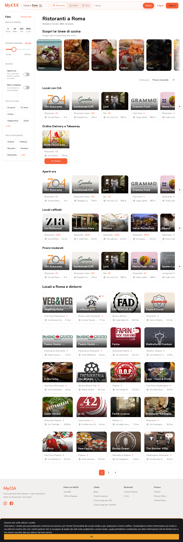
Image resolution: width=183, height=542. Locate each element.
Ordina (57, 161)
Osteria (10, 141)
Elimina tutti (26, 16)
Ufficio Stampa (70, 496)
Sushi (26, 120)
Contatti (67, 491)
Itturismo (11, 148)
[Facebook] (11, 503)
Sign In (172, 5)
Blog (96, 491)
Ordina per (144, 80)
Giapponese (12, 120)
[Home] (12, 6)
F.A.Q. (126, 496)
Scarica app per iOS (103, 500)
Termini (157, 491)
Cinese (10, 114)
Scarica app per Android (105, 504)
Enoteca (24, 148)
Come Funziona (101, 496)
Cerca (148, 5)
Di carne (24, 107)
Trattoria (23, 141)
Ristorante (12, 155)
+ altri (8, 126)
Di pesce (11, 107)
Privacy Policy (160, 496)
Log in (160, 5)
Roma (35, 5)
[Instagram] (5, 503)
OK (91, 536)
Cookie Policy (160, 500)
